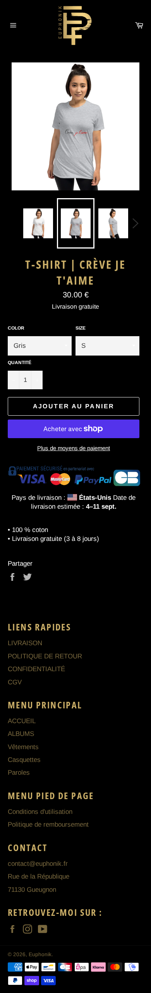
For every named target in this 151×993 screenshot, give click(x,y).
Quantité (19, 362)
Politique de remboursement (48, 824)
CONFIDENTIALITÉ (36, 669)
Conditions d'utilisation (40, 811)
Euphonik (40, 954)
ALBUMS (21, 733)
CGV (15, 682)
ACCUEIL (22, 721)
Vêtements (23, 747)
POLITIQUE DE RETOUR (45, 656)
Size (81, 328)
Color (16, 328)
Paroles (19, 772)
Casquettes (24, 759)
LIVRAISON (25, 643)
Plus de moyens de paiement (73, 448)
